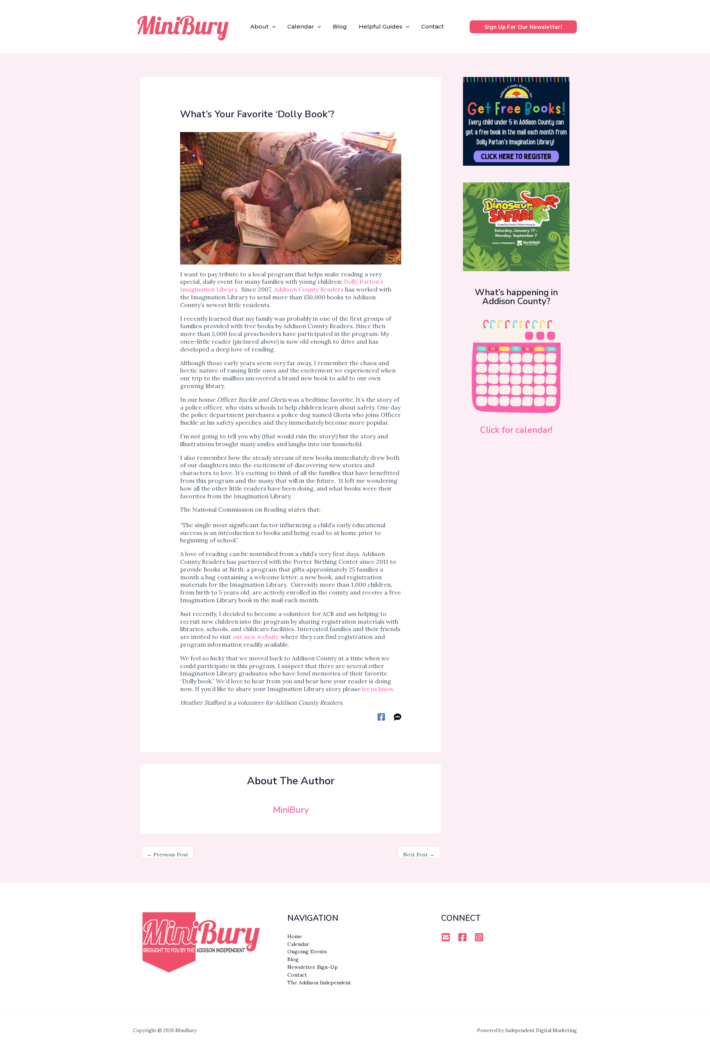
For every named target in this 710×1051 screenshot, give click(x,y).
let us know (377, 689)
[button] (271, 27)
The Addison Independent (319, 982)
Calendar (300, 26)
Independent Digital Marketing (541, 1030)
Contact (432, 26)
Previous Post (167, 854)
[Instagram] (479, 937)
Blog (340, 26)
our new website (256, 636)
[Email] (445, 937)
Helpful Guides (380, 26)
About (259, 26)
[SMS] (397, 717)
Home (294, 936)
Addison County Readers (309, 289)
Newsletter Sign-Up (312, 967)
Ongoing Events (307, 951)
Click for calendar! (516, 430)
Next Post (419, 854)
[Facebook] (381, 717)
